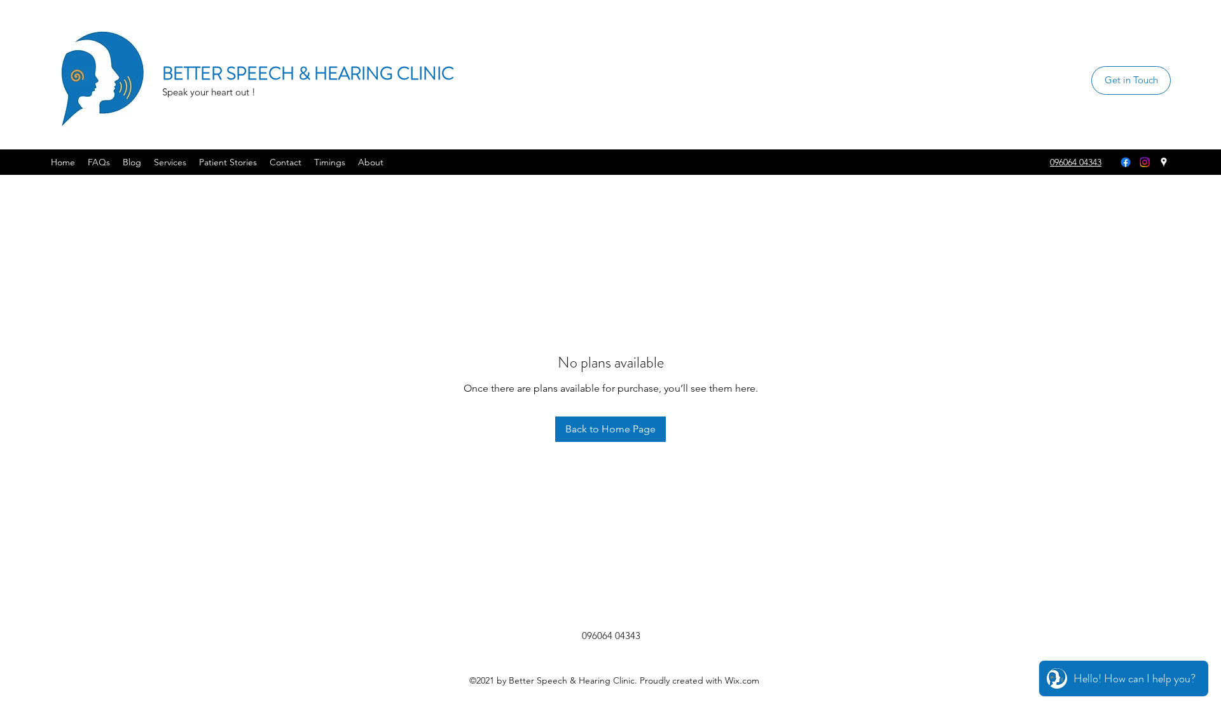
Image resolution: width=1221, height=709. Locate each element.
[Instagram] (1144, 162)
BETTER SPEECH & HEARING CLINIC (308, 73)
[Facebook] (1125, 162)
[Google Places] (1163, 162)
